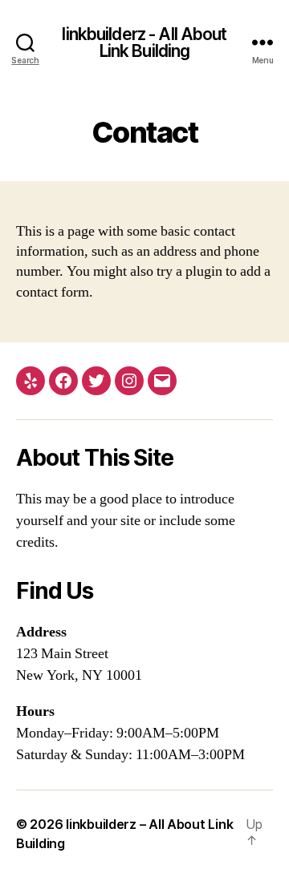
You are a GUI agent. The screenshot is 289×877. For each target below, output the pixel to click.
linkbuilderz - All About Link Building (144, 42)
